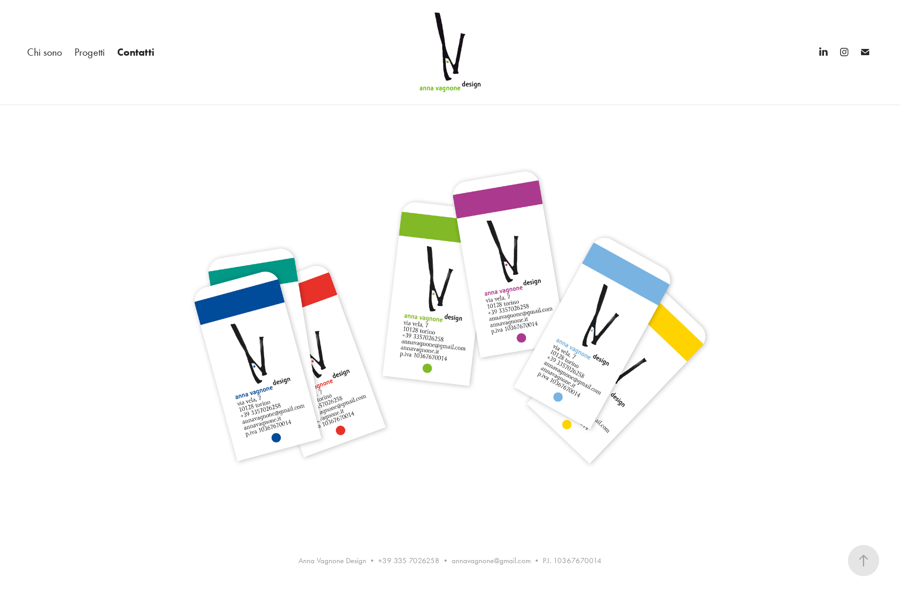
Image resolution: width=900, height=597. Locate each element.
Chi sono (44, 52)
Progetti (89, 52)
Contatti (136, 52)
